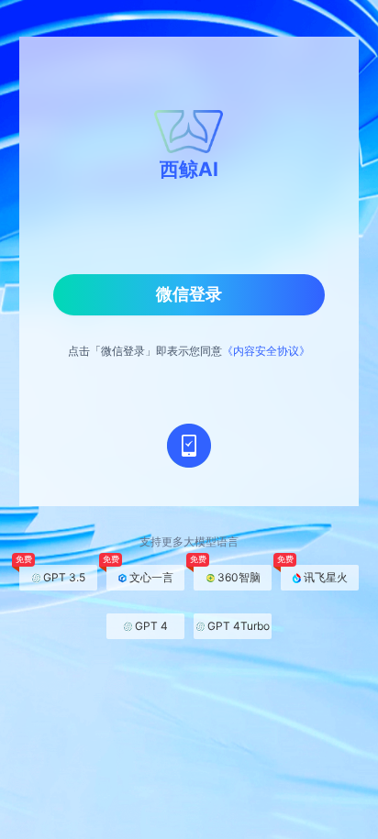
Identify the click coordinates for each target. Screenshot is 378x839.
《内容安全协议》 (266, 351)
